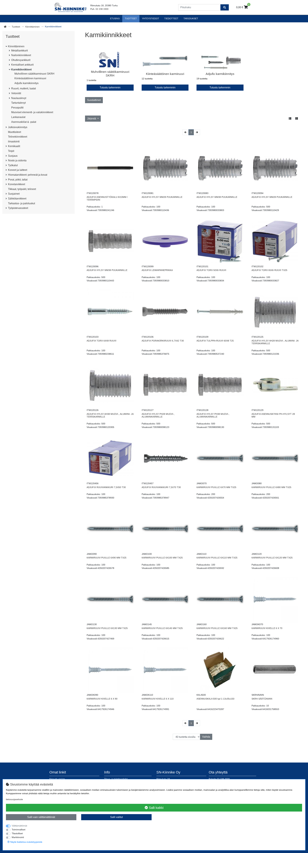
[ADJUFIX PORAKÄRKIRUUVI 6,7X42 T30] (165, 311)
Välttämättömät (19, 825)
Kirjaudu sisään (57, 779)
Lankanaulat (18, 117)
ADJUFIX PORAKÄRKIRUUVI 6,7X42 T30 (163, 340)
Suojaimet (14, 193)
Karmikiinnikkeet (21, 69)
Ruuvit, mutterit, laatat (23, 88)
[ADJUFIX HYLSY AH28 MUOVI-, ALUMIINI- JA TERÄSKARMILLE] (275, 311)
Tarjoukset (191, 18)
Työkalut (13, 165)
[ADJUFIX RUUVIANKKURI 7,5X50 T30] (110, 458)
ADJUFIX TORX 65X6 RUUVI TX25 (269, 270)
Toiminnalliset (18, 829)
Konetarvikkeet (16, 184)
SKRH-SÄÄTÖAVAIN (262, 698)
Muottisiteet (14, 132)
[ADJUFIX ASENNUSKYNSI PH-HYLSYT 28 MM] (275, 385)
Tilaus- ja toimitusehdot (116, 779)
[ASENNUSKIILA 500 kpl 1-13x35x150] (220, 669)
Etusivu (115, 18)
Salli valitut (116, 817)
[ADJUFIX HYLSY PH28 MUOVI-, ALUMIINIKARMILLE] (165, 385)
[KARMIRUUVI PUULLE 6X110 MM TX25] (220, 528)
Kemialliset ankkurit (22, 64)
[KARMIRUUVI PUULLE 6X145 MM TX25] (165, 599)
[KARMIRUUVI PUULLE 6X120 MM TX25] (275, 528)
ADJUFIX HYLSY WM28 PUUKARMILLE (162, 197)
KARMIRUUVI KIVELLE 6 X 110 (158, 698)
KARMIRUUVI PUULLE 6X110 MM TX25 (217, 557)
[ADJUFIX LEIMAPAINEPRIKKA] (165, 241)
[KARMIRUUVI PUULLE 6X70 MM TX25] (220, 458)
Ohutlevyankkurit (20, 60)
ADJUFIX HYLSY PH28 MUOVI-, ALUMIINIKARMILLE (158, 415)
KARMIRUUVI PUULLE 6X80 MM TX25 (271, 487)
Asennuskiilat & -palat (23, 122)
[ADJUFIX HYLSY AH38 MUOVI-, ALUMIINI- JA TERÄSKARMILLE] (110, 385)
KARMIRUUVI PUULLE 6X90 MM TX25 (106, 557)
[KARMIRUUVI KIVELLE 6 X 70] (275, 599)
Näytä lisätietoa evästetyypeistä (26, 842)
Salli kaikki (155, 807)
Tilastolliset (17, 833)
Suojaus (12, 155)
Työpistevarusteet (18, 208)
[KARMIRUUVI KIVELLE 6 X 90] (110, 669)
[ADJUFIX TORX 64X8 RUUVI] (110, 311)
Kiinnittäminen (32, 26)
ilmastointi (14, 141)
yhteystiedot (150, 18)
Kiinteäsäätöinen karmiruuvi (30, 78)
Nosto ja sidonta (17, 160)
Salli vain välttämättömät (41, 817)
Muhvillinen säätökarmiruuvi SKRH (34, 73)
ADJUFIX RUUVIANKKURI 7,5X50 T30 (106, 487)
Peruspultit (17, 107)
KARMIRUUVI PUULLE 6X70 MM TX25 (216, 487)
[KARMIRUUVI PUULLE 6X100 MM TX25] (165, 528)
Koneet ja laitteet (17, 170)
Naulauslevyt (18, 98)
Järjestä (92, 118)
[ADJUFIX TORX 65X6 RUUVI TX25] (275, 241)
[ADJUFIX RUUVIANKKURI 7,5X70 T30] (165, 458)
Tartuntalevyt (18, 102)
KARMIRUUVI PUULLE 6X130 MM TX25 (107, 628)
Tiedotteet (171, 18)
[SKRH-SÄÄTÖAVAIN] (275, 669)
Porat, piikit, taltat (17, 179)
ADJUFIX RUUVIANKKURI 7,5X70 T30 (161, 487)
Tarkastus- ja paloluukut (21, 203)
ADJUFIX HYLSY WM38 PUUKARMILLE (217, 197)
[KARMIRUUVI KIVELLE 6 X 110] (165, 669)
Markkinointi (18, 837)
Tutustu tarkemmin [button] (110, 87)
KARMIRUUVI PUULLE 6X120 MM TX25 (272, 557)
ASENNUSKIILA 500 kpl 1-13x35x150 (215, 698)
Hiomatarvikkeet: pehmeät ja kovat (27, 174)
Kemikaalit (14, 146)
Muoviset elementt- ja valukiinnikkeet (32, 112)
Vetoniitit (16, 93)
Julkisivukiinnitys (17, 127)
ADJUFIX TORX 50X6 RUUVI (211, 270)
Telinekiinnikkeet (17, 136)
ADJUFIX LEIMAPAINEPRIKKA (157, 270)
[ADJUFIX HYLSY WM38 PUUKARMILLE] (220, 168)
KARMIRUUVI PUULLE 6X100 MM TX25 (162, 557)
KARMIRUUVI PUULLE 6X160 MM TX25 (217, 628)
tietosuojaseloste (14, 799)
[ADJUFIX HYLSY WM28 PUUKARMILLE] (165, 168)
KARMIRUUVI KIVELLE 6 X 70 (267, 628)
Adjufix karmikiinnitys (26, 83)
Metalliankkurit (19, 50)
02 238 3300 (102, 9)
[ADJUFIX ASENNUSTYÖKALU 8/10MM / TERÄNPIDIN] (110, 168)
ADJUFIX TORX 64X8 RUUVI (101, 340)
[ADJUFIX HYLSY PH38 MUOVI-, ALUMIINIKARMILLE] (220, 385)
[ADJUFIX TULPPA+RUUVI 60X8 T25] (220, 311)
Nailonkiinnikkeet (21, 55)
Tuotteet (131, 18)
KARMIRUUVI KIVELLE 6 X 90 (102, 698)
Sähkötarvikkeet (17, 198)
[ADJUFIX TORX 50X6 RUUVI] (220, 241)
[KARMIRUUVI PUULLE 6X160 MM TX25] (220, 599)
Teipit (11, 151)
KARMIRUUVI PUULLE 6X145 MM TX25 (162, 628)
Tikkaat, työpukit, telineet (22, 189)
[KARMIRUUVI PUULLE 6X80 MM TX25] (275, 458)
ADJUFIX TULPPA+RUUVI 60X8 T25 (215, 340)
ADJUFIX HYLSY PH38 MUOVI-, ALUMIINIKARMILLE (213, 415)
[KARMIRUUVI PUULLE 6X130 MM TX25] (110, 599)
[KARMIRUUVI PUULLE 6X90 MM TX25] (110, 528)
